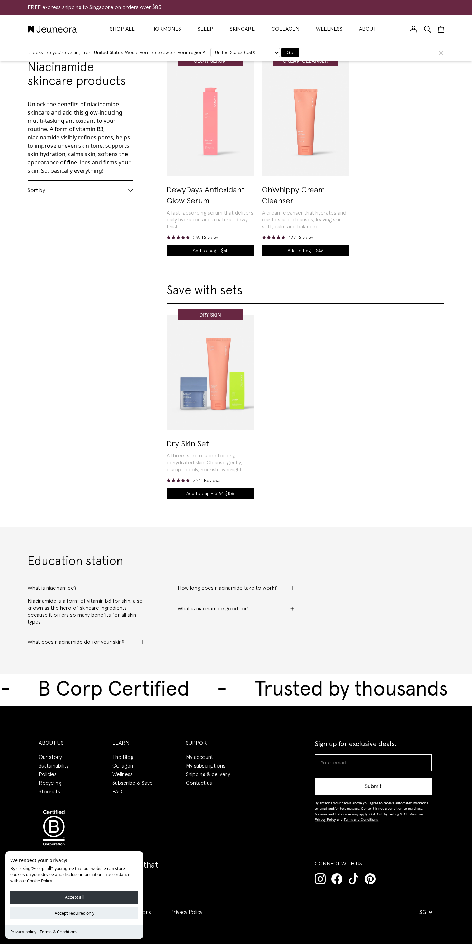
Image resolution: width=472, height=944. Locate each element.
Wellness (122, 774)
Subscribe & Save (132, 783)
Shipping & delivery (208, 774)
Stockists (49, 792)
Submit (373, 786)
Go (290, 52)
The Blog (122, 757)
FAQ (117, 792)
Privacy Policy (186, 912)
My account (199, 757)
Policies (48, 774)
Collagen (122, 766)
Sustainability (54, 766)
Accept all (74, 897)
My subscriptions (205, 766)
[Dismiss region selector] (440, 52)
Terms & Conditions (58, 932)
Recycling (50, 783)
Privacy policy (23, 932)
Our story (50, 757)
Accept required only (74, 913)
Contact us (199, 783)
